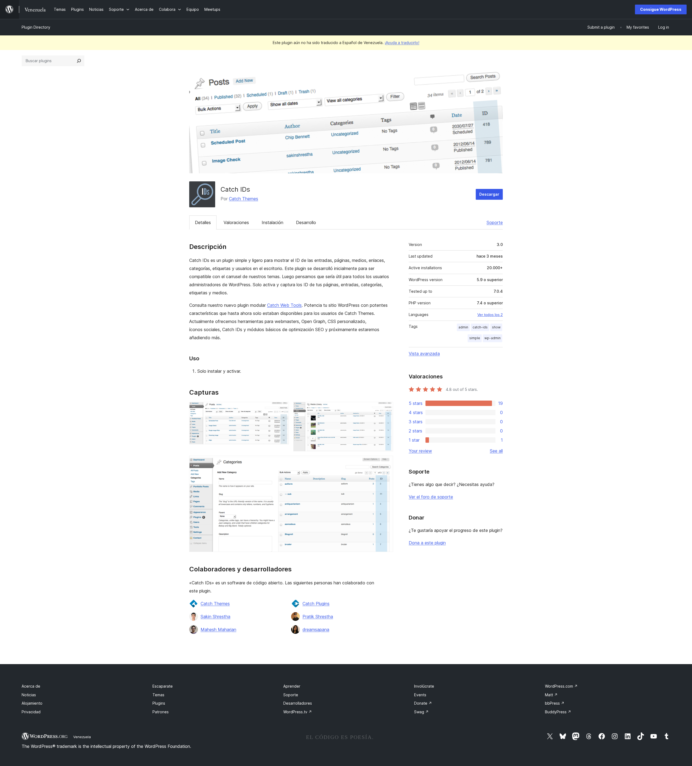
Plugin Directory (36, 27)
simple (474, 338)
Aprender (291, 686)
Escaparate (162, 686)
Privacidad (31, 712)
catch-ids (480, 327)
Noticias (29, 694)
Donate (423, 703)
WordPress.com (561, 686)
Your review (420, 451)
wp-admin (492, 338)
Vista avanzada (424, 353)
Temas (158, 694)
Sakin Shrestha (215, 616)
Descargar (489, 194)
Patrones (160, 712)
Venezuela (82, 737)
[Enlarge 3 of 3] (385, 463)
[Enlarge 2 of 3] (385, 409)
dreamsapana (315, 629)
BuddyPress (558, 712)
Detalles (203, 222)
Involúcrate (424, 686)
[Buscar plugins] (79, 60)
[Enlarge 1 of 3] (281, 409)
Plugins (158, 703)
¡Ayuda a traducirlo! (402, 42)
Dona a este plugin (427, 542)
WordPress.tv (297, 712)
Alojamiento (32, 703)
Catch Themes (243, 198)
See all (496, 451)
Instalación (272, 222)
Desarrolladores (297, 703)
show (496, 327)
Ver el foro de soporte (431, 496)
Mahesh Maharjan (218, 629)
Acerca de (31, 686)
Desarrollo (306, 222)
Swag (421, 712)
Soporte (495, 222)
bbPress (554, 703)
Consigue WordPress (660, 9)
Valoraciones (236, 222)
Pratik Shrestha (317, 616)
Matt (551, 694)
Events (420, 694)
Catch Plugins (316, 603)
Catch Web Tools (284, 305)
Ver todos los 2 (490, 314)
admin (463, 327)
